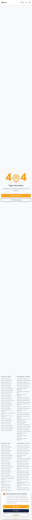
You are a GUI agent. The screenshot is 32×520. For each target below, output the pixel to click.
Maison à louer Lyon (5, 448)
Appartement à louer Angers (23, 472)
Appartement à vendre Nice (23, 385)
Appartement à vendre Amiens (23, 428)
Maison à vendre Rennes (6, 395)
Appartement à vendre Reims (23, 400)
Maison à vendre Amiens (6, 422)
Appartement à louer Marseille (23, 447)
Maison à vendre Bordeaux (6, 392)
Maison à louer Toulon (5, 468)
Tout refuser (16, 510)
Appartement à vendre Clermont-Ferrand (22, 422)
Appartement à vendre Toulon (23, 406)
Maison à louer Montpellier (6, 455)
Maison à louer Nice (5, 452)
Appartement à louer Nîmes (23, 477)
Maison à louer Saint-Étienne (7, 467)
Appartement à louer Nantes (23, 453)
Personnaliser (16, 515)
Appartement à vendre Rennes (23, 399)
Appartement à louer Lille (22, 461)
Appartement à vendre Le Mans (23, 426)
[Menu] (29, 2)
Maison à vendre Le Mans (6, 420)
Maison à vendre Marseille (6, 380)
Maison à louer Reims (5, 463)
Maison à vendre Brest (6, 418)
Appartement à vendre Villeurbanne (22, 433)
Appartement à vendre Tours (23, 429)
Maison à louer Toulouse (6, 450)
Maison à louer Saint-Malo (6, 457)
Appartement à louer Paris (22, 445)
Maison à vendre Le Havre (6, 398)
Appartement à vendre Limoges (23, 431)
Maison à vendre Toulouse (6, 383)
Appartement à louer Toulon (23, 471)
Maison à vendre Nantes (6, 387)
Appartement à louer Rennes (23, 463)
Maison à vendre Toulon (6, 402)
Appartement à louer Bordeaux (23, 460)
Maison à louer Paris (5, 445)
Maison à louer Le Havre (6, 465)
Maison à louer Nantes (5, 453)
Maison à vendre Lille (5, 393)
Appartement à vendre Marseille (24, 380)
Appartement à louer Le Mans (23, 489)
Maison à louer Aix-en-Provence (8, 476)
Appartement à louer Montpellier (21, 456)
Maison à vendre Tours (6, 423)
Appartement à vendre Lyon (23, 382)
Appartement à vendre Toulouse (24, 383)
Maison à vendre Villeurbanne (7, 427)
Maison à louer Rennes (6, 462)
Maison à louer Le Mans (6, 485)
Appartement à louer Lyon (22, 448)
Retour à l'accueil (16, 195)
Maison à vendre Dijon (5, 406)
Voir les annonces (17, 200)
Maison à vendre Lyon (5, 382)
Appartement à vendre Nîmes (23, 414)
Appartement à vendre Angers (23, 408)
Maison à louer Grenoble (6, 471)
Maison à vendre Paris (5, 378)
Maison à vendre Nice (5, 385)
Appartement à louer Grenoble (23, 474)
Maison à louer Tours (5, 489)
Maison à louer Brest (5, 484)
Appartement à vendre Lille (23, 397)
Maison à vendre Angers (6, 403)
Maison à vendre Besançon (7, 430)
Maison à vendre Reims (6, 397)
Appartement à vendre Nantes (23, 387)
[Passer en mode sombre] (26, 2)
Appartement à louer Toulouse (23, 450)
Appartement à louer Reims (23, 464)
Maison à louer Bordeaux (6, 458)
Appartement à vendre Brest (23, 424)
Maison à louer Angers (5, 470)
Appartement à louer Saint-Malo (24, 458)
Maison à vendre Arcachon (6, 428)
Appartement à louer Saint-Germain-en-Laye (23, 482)
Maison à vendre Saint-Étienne (7, 400)
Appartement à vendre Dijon (23, 412)
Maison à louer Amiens (6, 487)
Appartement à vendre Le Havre (24, 402)
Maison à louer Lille (5, 460)
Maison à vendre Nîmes (6, 408)
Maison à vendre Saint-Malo (7, 390)
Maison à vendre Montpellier (7, 388)
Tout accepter (16, 506)
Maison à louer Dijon (5, 473)
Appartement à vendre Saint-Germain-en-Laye (23, 419)
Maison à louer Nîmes (5, 475)
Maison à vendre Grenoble (6, 405)
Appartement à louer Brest (22, 487)
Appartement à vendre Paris (23, 378)
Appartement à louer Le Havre (23, 466)
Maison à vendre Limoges (6, 425)
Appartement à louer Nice (22, 452)
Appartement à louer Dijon (22, 476)
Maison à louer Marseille (6, 447)
